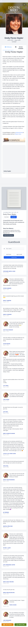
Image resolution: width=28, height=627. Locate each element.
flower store (18, 134)
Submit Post (14, 257)
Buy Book (14, 217)
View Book (6, 217)
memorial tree (19, 132)
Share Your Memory (8, 235)
